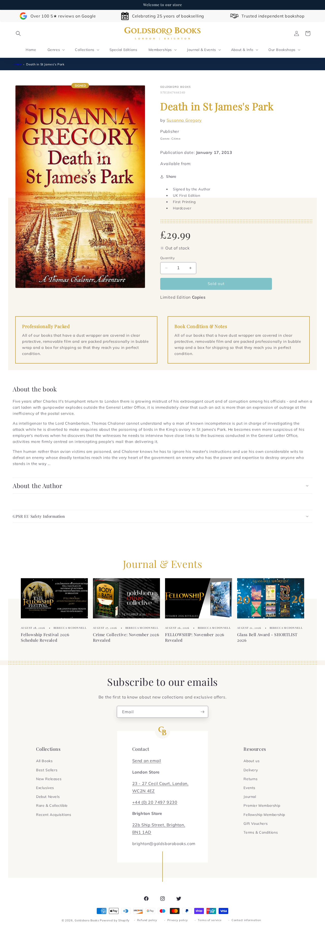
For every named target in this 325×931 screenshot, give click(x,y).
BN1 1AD (141, 832)
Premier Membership (261, 805)
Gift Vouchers (255, 823)
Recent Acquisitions (53, 814)
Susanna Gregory (184, 120)
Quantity (167, 258)
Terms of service (209, 920)
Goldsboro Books (87, 920)
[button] (18, 33)
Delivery (250, 770)
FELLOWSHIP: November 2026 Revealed (194, 637)
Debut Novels (48, 796)
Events (249, 787)
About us (251, 761)
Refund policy (147, 920)
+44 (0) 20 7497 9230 (154, 802)
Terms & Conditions (260, 832)
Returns (250, 779)
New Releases (48, 779)
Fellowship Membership (264, 814)
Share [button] (171, 176)
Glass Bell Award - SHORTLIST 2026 (267, 637)
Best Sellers (46, 770)
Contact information (246, 920)
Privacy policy (177, 920)
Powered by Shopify (114, 920)
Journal (249, 796)
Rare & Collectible (52, 805)
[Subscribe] (202, 712)
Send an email (146, 760)
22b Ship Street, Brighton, (158, 824)
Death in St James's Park (45, 64)
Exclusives (45, 787)
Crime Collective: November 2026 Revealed (126, 637)
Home (17, 64)
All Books (44, 761)
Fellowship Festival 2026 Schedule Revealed (45, 637)
